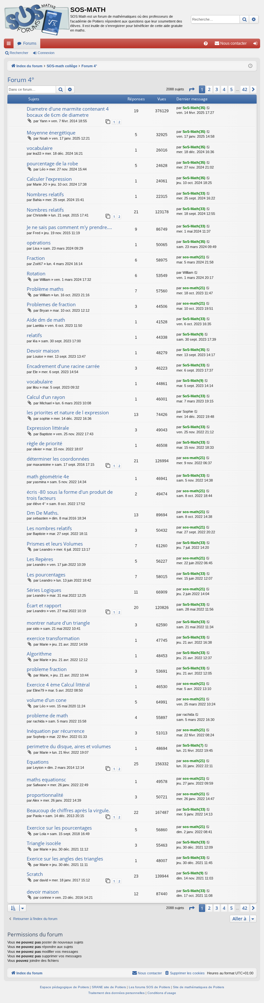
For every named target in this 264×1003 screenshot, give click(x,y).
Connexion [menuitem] (256, 44)
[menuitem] (206, 43)
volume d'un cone (46, 700)
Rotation (36, 273)
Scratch (35, 874)
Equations (38, 762)
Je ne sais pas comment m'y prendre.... (69, 227)
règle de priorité (44, 443)
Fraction (36, 258)
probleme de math (47, 715)
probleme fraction (47, 669)
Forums (29, 43)
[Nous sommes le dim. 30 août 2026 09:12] (250, 66)
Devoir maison (43, 350)
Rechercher (19, 53)
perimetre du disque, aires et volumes (69, 746)
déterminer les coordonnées (58, 458)
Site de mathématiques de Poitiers (198, 987)
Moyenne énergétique (51, 132)
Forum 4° (20, 80)
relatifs (34, 335)
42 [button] (244, 89)
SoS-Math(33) (194, 193)
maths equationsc (46, 779)
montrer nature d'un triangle (58, 623)
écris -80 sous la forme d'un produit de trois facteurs (70, 495)
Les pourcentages (46, 574)
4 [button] (224, 89)
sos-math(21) (194, 257)
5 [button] (231, 89)
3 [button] (216, 89)
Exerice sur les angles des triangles (65, 858)
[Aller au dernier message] (208, 108)
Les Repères (40, 559)
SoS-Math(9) (193, 334)
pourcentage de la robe (52, 163)
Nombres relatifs (45, 194)
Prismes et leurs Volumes (55, 543)
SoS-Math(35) (194, 108)
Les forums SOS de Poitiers (149, 987)
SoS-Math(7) (193, 745)
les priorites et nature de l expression (68, 412)
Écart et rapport (44, 605)
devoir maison (43, 891)
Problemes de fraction (51, 304)
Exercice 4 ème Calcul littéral (58, 684)
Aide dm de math (46, 320)
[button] (191, 89)
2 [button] (209, 89)
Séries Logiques (44, 590)
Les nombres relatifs (49, 528)
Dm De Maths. (43, 513)
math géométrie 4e (48, 476)
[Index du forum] (37, 19)
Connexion (46, 53)
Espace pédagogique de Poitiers (64, 987)
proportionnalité (45, 795)
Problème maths (45, 289)
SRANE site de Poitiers (109, 987)
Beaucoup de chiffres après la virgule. (68, 810)
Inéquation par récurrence (55, 731)
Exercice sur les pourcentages (59, 827)
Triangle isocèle (44, 843)
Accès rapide (10, 44)
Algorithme (39, 653)
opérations (39, 242)
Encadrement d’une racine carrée (63, 366)
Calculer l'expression (49, 179)
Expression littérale (48, 428)
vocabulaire (39, 148)
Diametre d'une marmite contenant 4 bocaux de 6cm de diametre (68, 112)
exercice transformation (53, 638)
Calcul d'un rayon (46, 397)
